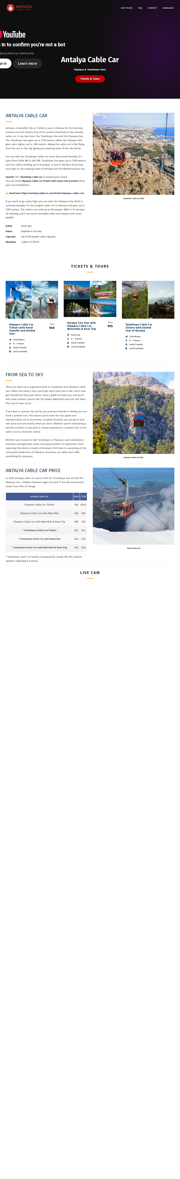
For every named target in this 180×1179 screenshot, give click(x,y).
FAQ (140, 8)
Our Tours (127, 8)
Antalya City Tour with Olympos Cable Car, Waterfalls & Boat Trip (81, 325)
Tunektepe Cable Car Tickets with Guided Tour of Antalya (138, 327)
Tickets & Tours (90, 78)
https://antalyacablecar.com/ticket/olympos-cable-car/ (52, 193)
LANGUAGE (168, 8)
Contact (152, 8)
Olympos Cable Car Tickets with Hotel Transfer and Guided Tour (22, 329)
